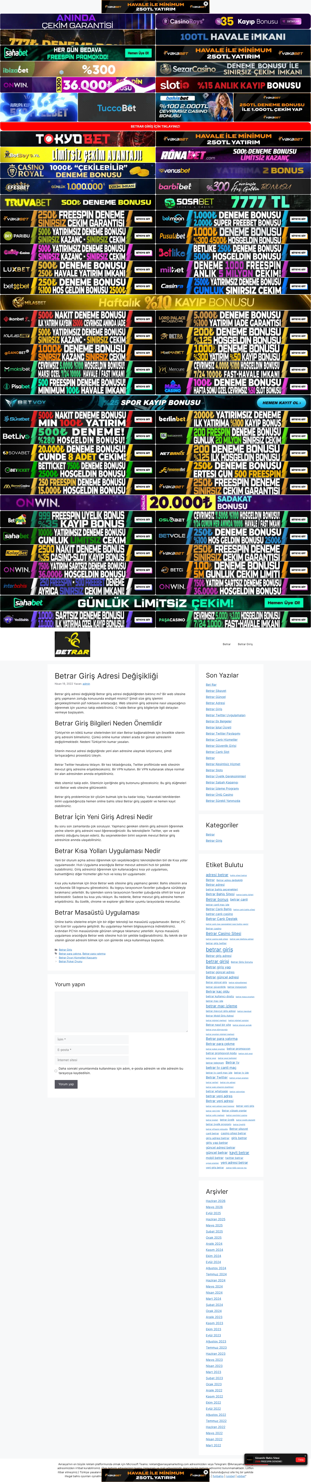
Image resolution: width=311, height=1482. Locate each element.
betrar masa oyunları (245, 997)
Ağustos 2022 (216, 1415)
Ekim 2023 (213, 1329)
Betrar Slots (214, 770)
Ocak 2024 (214, 1311)
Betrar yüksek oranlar (234, 1110)
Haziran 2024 (216, 1280)
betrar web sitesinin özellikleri (220, 1087)
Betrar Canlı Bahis (219, 909)
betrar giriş (219, 949)
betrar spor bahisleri (227, 1058)
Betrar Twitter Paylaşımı (223, 733)
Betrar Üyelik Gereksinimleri (226, 776)
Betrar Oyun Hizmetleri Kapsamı (78, 957)
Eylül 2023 (213, 1335)
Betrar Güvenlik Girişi (221, 746)
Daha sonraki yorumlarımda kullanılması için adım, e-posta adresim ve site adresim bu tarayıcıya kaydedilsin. (121, 1071)
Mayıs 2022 (214, 1433)
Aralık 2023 (214, 1317)
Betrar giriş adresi (218, 956)
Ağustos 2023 (216, 1341)
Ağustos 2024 (216, 1268)
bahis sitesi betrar (238, 875)
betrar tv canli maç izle (219, 1072)
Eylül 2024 (213, 1262)
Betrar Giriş (245, 644)
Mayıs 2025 (214, 1225)
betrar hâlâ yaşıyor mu (236, 1168)
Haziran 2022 (215, 1427)
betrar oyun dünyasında (216, 1029)
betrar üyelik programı (218, 1124)
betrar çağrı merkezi (215, 1115)
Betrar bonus (217, 899)
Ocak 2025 (214, 1237)
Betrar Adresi (215, 703)
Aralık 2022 (214, 1390)
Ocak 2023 (214, 1384)
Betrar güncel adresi (222, 977)
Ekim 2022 (213, 1402)
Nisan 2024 (214, 1292)
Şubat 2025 (214, 1231)
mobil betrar (215, 1158)
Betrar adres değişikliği (230, 880)
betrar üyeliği (239, 1124)
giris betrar (239, 1138)
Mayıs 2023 (214, 1360)
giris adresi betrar (217, 1138)
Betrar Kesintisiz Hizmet (223, 764)
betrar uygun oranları (239, 1078)
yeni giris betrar (215, 1167)
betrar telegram (215, 1062)
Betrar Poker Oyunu (70, 961)
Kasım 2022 (214, 1396)
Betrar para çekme (70, 953)
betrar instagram (237, 986)
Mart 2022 (213, 1445)
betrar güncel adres (220, 972)
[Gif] (155, 302)
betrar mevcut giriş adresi (221, 1011)
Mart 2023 (213, 1372)
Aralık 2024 (214, 1244)
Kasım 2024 (214, 1250)
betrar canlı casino (219, 914)
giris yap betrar (217, 1143)
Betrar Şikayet (216, 691)
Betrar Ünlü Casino (219, 794)
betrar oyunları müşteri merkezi (220, 1034)
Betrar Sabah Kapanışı (222, 782)
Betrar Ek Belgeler (219, 721)
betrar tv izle (241, 1072)
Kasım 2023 (214, 1323)
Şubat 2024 (214, 1305)
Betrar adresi (215, 884)
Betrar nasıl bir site (218, 1024)
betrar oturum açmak (242, 1025)
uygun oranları (212, 1163)
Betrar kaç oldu (217, 991)
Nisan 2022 (214, 1439)
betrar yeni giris (245, 1105)
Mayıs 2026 (214, 1207)
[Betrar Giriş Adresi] (72, 644)
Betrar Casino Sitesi (223, 933)
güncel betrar (217, 1152)
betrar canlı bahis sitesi (244, 909)
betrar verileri (212, 1082)
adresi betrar (217, 874)
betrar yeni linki (213, 1111)
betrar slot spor (245, 1053)
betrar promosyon (238, 1048)
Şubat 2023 (214, 1378)
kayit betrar (239, 1152)
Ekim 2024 (213, 1256)
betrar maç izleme (221, 1006)
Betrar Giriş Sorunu (242, 962)
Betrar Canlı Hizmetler (222, 739)
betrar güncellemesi (238, 982)
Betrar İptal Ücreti (218, 727)
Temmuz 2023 (216, 1347)
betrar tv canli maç (221, 1067)
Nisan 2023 (214, 1366)
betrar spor (211, 1058)
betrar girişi (217, 961)
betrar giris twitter (216, 943)
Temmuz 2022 (216, 1421)
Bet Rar (211, 684)
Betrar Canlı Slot (217, 752)
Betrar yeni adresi (219, 1101)
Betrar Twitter (217, 1077)
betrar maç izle (214, 1001)
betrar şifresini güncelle (217, 1129)
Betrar (227, 644)
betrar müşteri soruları (238, 1020)
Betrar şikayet (238, 1129)
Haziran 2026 (216, 1201)
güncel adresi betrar (220, 1147)
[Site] (77, 218)
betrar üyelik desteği (245, 1120)
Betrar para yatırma (93, 953)
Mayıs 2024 (214, 1286)
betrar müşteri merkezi (216, 1020)
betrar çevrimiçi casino (236, 1115)
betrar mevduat (244, 1011)
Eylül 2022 (213, 1408)
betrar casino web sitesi (217, 939)
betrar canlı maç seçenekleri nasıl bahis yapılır (227, 924)
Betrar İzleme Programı (222, 788)
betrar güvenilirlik (216, 986)
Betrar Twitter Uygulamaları (225, 715)
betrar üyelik (227, 1119)
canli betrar (212, 1133)
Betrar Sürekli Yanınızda (223, 801)
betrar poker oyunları (215, 1049)
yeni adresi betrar (234, 1162)
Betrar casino (213, 928)
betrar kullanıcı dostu (220, 996)
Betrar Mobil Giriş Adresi (220, 1015)
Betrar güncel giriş (216, 982)
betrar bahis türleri (244, 894)
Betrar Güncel (216, 697)
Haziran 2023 (216, 1353)
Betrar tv (232, 1062)
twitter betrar (234, 1158)
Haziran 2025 (215, 1219)
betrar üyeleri (212, 1120)
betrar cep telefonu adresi (242, 939)
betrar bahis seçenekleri (222, 889)
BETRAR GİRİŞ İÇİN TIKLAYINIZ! (155, 126)
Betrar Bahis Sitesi (220, 894)
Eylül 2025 (213, 1213)
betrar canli (239, 899)
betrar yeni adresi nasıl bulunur (220, 1106)
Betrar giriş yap (218, 967)
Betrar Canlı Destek (222, 919)
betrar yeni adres (219, 1096)
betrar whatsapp (217, 1091)
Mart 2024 (213, 1299)
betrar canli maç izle (217, 904)
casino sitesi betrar (233, 1133)
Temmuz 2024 (216, 1274)
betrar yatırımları (237, 1091)
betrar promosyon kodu (221, 1053)
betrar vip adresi (227, 1082)
